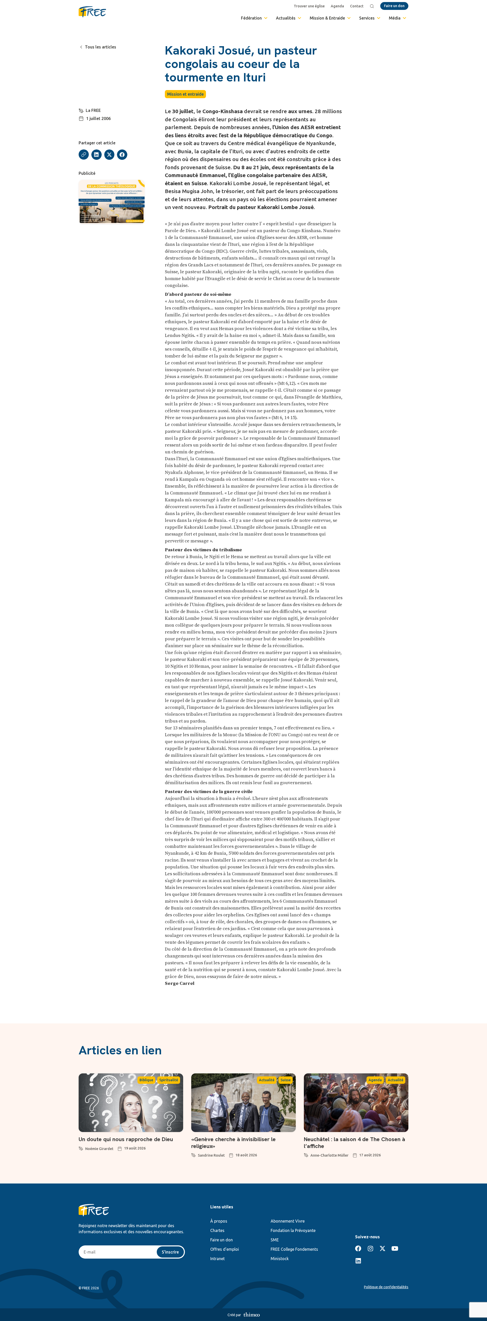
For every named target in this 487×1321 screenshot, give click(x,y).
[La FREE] (81, 109)
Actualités (285, 18)
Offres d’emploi (224, 1249)
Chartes (217, 1230)
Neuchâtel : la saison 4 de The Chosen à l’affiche (354, 1143)
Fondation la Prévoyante (293, 1230)
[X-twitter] (382, 1248)
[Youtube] (395, 1248)
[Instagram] (370, 1248)
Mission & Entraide (327, 18)
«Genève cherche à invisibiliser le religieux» (233, 1143)
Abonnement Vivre (288, 1221)
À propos (218, 1221)
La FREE (93, 110)
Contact (356, 6)
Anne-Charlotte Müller (329, 1155)
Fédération (251, 18)
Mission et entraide (185, 94)
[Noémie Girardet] (81, 1147)
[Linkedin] (358, 1261)
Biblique (146, 1080)
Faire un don (221, 1240)
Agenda (337, 6)
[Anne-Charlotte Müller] (306, 1154)
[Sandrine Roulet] (193, 1154)
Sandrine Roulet (211, 1155)
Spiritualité (168, 1080)
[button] (96, 154)
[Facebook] (358, 1248)
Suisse (286, 1080)
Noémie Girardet (99, 1149)
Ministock (280, 1258)
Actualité (266, 1080)
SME (275, 1240)
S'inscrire (170, 1252)
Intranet (217, 1258)
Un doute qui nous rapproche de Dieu (126, 1139)
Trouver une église (309, 6)
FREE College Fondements (294, 1249)
